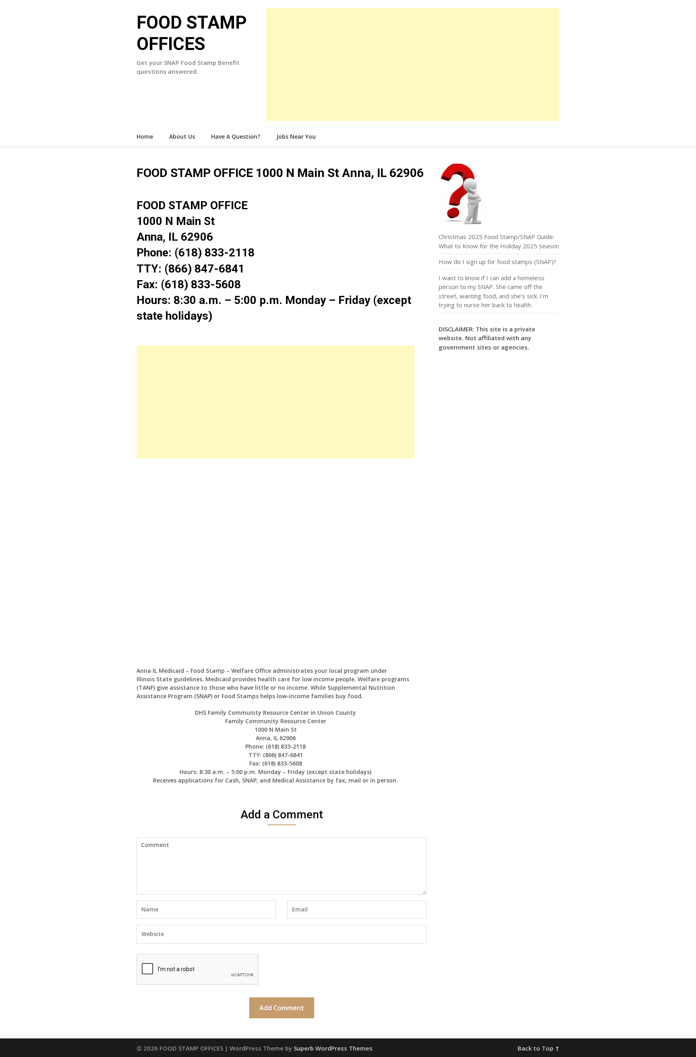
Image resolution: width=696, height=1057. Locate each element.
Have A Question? (235, 136)
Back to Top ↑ (538, 1048)
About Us (182, 136)
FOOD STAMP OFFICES (192, 33)
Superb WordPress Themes (333, 1048)
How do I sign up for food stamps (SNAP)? (497, 262)
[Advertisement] (412, 64)
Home (145, 136)
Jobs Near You (296, 136)
